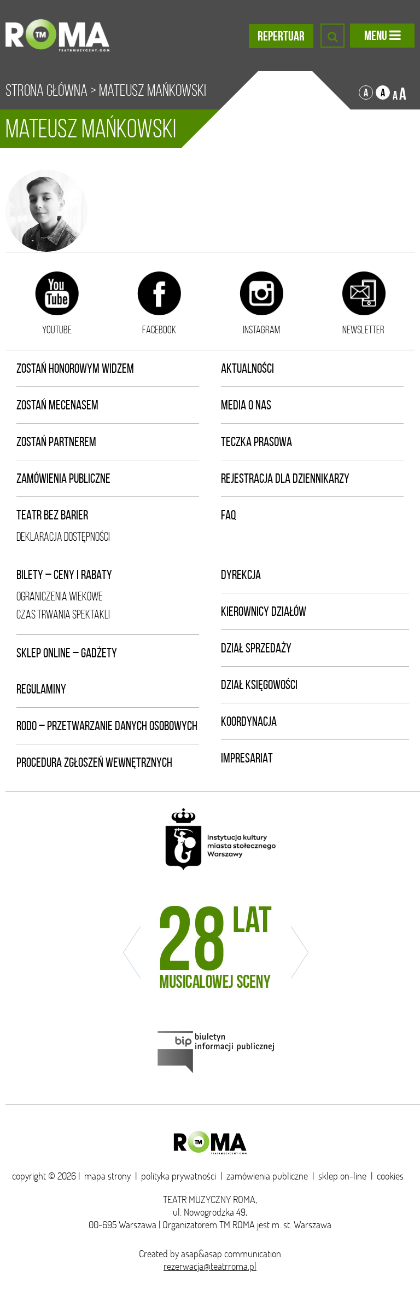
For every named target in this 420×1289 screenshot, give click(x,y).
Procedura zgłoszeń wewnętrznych (94, 762)
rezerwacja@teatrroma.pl (210, 1266)
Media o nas (246, 405)
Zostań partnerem (56, 442)
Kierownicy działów (263, 611)
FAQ (228, 515)
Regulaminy (41, 689)
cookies (390, 1176)
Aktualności (247, 368)
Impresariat (247, 758)
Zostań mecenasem (57, 405)
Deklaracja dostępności (63, 536)
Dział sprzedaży (256, 648)
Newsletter (363, 329)
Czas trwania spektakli (63, 614)
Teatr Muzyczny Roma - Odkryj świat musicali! (57, 35)
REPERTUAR (281, 36)
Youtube (57, 329)
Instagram (261, 329)
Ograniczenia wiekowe (59, 596)
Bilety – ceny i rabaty (64, 575)
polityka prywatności (178, 1176)
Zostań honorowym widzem (75, 368)
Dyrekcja (241, 575)
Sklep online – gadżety (66, 653)
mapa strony (107, 1176)
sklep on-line (342, 1176)
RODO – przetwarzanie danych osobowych (106, 726)
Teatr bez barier (52, 515)
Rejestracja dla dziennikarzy (285, 478)
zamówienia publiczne (267, 1176)
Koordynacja (249, 721)
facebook (159, 329)
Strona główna (46, 90)
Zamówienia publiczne (63, 478)
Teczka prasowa (256, 442)
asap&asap (201, 1253)
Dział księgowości (259, 685)
